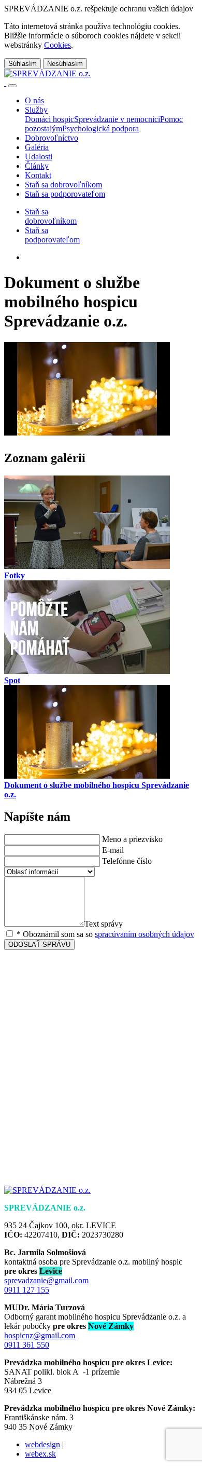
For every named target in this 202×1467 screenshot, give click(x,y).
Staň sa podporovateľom (52, 235)
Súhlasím (22, 63)
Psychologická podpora (100, 128)
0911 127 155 (26, 1289)
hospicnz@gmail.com (39, 1335)
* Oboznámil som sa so (104, 934)
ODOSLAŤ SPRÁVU (39, 944)
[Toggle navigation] (12, 85)
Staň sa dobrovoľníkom (51, 216)
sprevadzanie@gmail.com (46, 1280)
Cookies (57, 44)
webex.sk (40, 1453)
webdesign (42, 1444)
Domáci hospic (49, 119)
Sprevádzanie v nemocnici (117, 119)
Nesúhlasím (65, 63)
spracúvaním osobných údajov (144, 934)
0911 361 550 (26, 1344)
